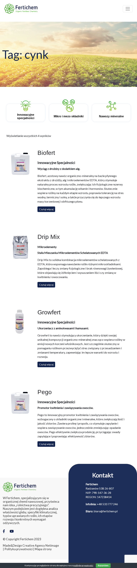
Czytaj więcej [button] (46, 209)
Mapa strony (43, 549)
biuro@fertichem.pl (106, 511)
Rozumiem (103, 565)
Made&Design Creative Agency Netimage (31, 545)
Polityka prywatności (18, 549)
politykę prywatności (83, 565)
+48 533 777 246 (107, 504)
